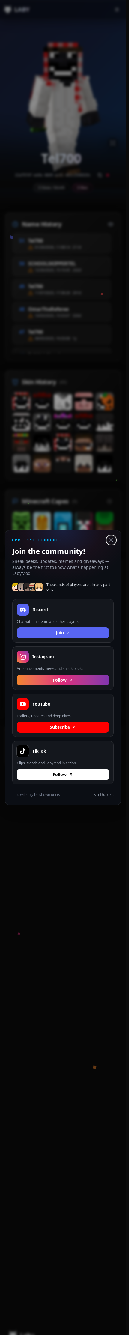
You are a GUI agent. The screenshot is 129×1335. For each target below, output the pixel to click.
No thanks (103, 794)
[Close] (111, 540)
